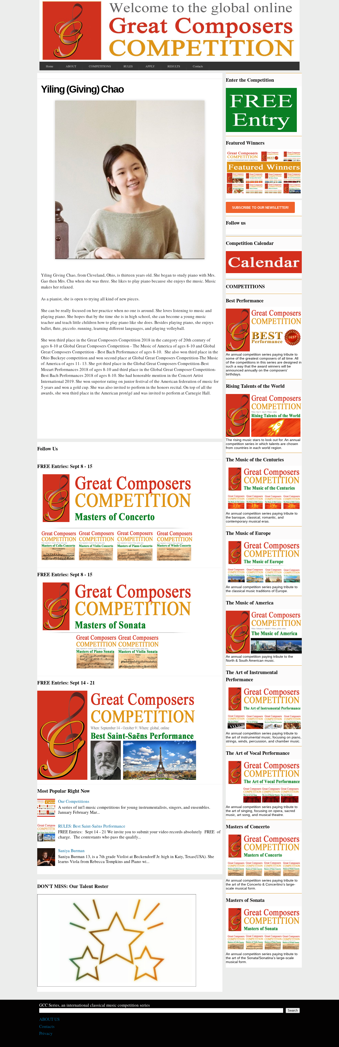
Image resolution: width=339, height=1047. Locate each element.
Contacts (47, 1026)
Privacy (46, 1033)
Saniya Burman (71, 850)
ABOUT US (49, 1019)
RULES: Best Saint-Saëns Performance (91, 826)
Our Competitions (73, 801)
